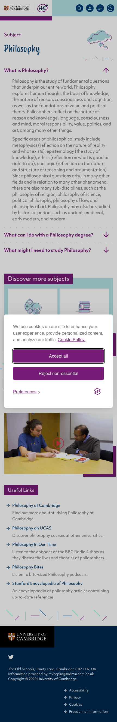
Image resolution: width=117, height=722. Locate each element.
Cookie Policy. (71, 339)
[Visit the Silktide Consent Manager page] (97, 391)
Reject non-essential (58, 373)
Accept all (58, 356)
